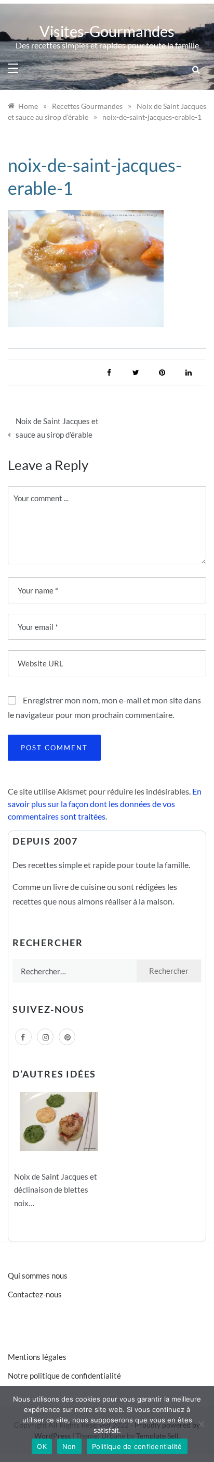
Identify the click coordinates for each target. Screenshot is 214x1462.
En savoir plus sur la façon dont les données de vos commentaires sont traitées (105, 803)
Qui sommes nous (38, 1275)
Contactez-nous (35, 1294)
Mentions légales (37, 1356)
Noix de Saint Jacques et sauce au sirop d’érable (57, 427)
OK (42, 1446)
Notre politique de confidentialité (64, 1375)
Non (69, 1446)
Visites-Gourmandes (107, 31)
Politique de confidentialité (137, 1446)
